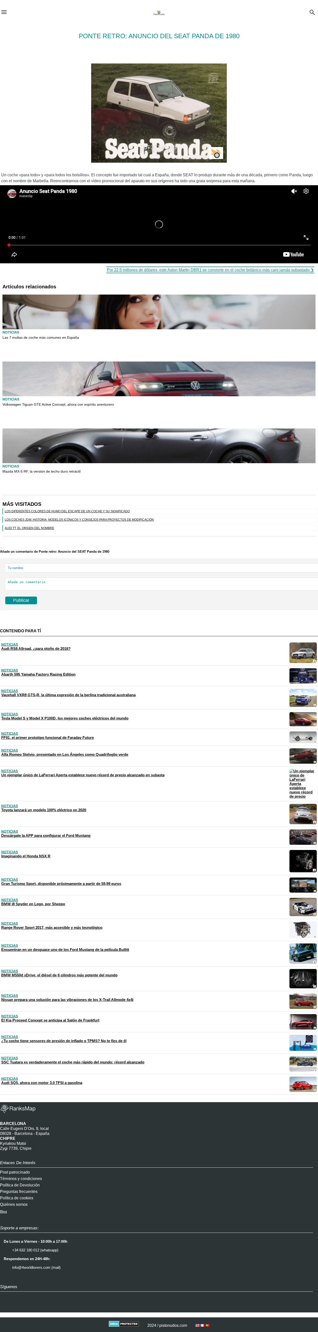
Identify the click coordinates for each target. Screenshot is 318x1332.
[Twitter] (18, 1307)
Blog (3, 1211)
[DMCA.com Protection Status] (124, 1325)
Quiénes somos (14, 1204)
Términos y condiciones (21, 1179)
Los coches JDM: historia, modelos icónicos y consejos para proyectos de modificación (79, 519)
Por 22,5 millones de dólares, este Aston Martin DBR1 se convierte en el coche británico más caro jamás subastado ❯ (210, 270)
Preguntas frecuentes (19, 1191)
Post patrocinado (15, 1172)
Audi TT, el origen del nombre (29, 528)
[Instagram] (6, 1307)
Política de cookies (16, 1198)
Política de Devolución (20, 1185)
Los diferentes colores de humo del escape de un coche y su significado (67, 511)
